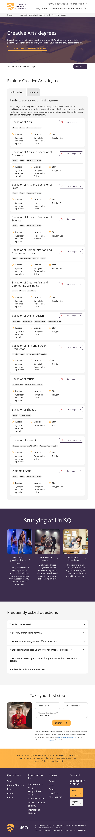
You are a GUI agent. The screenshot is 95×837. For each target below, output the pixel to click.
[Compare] (62, 122)
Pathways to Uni (36, 798)
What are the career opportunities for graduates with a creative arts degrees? (43, 659)
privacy (52, 740)
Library (51, 4)
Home (9, 15)
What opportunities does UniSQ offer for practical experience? (40, 649)
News (51, 785)
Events (52, 789)
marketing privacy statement (67, 737)
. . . (16, 15)
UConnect (82, 4)
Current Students (49, 8)
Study (37, 8)
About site (82, 830)
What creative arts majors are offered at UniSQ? (33, 641)
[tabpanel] (47, 297)
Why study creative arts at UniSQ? (26, 632)
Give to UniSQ (55, 797)
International (61, 4)
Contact (73, 4)
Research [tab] (34, 92)
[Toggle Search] (85, 9)
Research (62, 8)
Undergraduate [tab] (17, 92)
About (79, 8)
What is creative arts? (20, 624)
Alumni (71, 8)
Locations (53, 793)
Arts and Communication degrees (33, 15)
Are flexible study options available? (27, 669)
